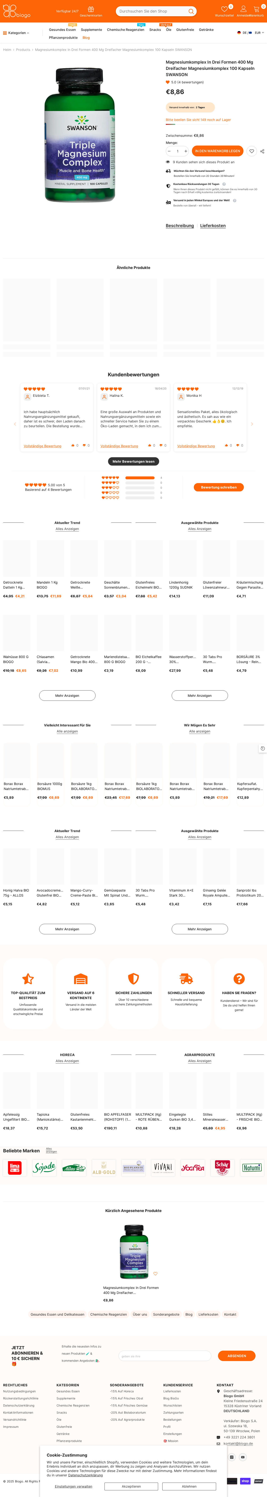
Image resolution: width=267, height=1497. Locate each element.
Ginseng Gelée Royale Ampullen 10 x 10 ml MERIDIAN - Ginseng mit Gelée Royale (216, 893)
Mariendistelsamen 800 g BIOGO (117, 659)
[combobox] (151, 11)
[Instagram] (232, 1457)
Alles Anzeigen (67, 529)
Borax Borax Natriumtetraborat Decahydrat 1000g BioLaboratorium (183, 786)
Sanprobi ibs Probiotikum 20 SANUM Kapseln (249, 893)
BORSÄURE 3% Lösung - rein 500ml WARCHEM (248, 659)
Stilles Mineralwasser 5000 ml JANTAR (216, 1117)
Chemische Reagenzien (108, 1314)
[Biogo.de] (14, 1168)
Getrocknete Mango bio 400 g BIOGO (83, 659)
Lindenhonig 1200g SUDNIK (181, 584)
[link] (252, 151)
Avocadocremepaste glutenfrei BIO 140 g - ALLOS (50, 893)
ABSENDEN (237, 1356)
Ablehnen (189, 1486)
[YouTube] (243, 1457)
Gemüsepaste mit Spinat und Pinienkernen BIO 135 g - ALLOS (117, 893)
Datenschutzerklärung (85, 1475)
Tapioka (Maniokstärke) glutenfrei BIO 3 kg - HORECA (49, 1117)
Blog (189, 1314)
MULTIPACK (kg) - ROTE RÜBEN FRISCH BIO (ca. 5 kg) (148, 1117)
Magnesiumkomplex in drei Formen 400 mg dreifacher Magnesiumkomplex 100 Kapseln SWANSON (131, 1290)
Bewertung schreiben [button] (219, 487)
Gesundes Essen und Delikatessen (57, 1314)
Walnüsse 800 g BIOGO (16, 659)
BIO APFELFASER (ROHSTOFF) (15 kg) (117, 1117)
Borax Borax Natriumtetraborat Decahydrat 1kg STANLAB (17, 786)
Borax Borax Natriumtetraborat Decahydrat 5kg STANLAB (118, 786)
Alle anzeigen (67, 731)
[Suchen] (156, 11)
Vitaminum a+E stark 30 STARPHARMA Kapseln (181, 893)
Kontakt (230, 1314)
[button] (168, 82)
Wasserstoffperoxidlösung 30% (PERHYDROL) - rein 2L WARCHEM (182, 659)
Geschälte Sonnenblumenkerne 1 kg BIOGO (117, 585)
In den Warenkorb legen (217, 151)
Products (23, 50)
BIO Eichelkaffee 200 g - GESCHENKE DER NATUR (148, 659)
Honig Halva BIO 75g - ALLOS (16, 892)
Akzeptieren (131, 1486)
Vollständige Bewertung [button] (42, 446)
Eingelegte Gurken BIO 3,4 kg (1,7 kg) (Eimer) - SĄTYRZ (181, 1117)
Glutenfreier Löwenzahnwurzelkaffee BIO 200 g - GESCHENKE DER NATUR (216, 585)
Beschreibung (180, 225)
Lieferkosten (213, 225)
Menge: (172, 143)
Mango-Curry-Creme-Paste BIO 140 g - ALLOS (84, 893)
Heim (7, 50)
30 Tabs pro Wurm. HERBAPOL (212, 659)
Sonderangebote (166, 1314)
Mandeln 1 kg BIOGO (47, 584)
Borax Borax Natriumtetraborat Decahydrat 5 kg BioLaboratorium (217, 786)
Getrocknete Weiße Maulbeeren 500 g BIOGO (83, 585)
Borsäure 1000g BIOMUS (49, 786)
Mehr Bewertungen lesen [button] (134, 461)
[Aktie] (260, 151)
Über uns (140, 1314)
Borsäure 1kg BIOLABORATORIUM (84, 786)
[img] (34, 389)
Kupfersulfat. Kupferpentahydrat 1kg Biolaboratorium (250, 786)
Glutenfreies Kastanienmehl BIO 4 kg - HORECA (82, 1117)
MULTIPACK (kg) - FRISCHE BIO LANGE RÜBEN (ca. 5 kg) (249, 1117)
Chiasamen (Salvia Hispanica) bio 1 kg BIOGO (49, 659)
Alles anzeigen (51, 1150)
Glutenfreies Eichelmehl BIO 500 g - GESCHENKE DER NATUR (147, 585)
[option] (78, 135)
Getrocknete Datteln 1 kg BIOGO (13, 585)
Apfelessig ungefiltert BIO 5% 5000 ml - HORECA (15, 1117)
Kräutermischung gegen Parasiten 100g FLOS (250, 585)
